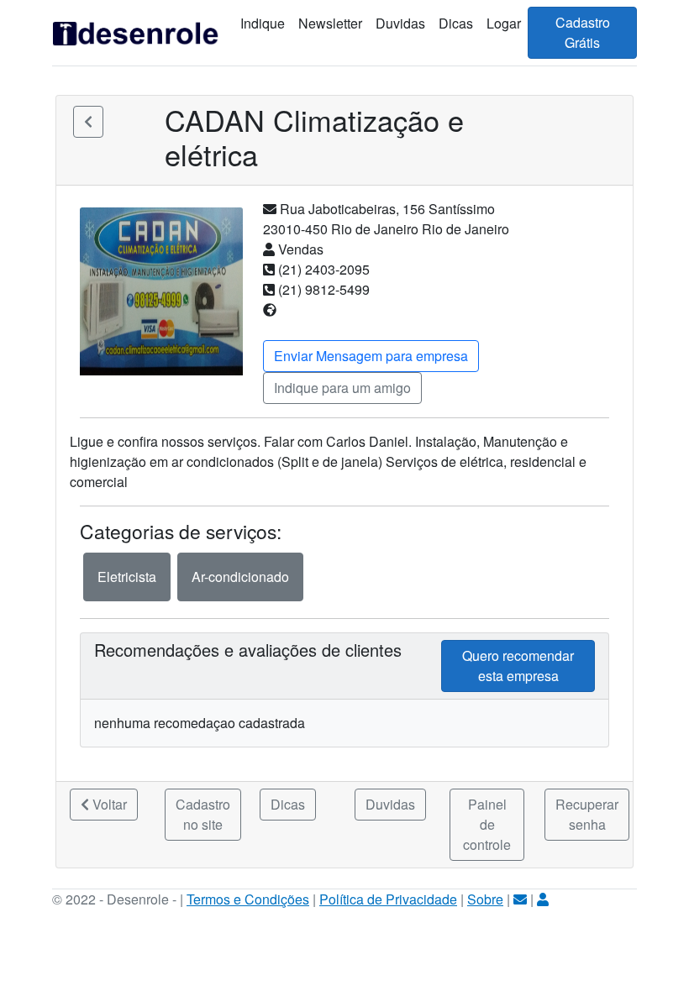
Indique (262, 23)
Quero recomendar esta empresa (518, 665)
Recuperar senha (586, 814)
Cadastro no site (203, 814)
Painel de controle (487, 824)
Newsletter (330, 23)
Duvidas (400, 23)
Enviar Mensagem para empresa (371, 355)
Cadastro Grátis (582, 32)
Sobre (485, 899)
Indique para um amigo (342, 387)
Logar (504, 23)
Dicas (456, 23)
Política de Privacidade (388, 899)
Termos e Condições (248, 899)
